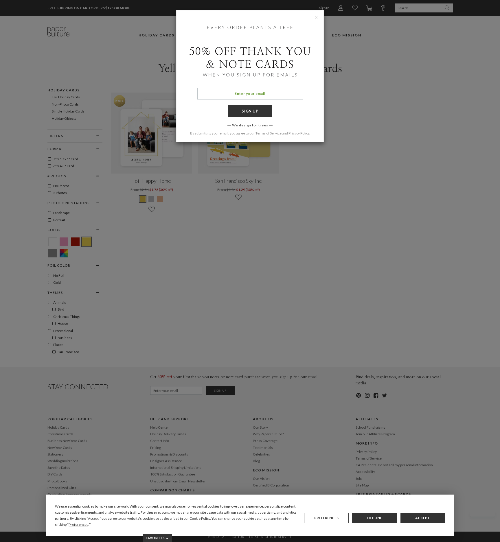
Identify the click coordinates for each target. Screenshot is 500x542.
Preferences (326, 518)
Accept (422, 518)
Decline (374, 518)
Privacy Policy (298, 133)
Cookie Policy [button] (200, 518)
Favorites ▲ (157, 538)
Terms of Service (268, 133)
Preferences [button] (78, 524)
